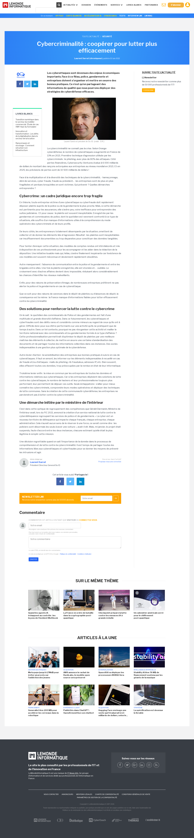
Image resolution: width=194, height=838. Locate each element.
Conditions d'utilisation (84, 554)
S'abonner (176, 5)
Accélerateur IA (92, 16)
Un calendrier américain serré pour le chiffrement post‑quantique (149, 615)
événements (100, 5)
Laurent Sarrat (38, 462)
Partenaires (151, 5)
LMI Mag (148, 16)
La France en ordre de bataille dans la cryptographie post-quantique (78, 615)
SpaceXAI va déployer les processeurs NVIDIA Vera (111, 673)
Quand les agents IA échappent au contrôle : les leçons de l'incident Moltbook (43, 615)
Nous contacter (51, 794)
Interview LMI (135, 16)
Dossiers (86, 5)
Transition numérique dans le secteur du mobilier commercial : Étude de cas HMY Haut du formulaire (27, 123)
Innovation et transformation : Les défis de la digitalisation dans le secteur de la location (27, 135)
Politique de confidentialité (68, 554)
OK (116, 498)
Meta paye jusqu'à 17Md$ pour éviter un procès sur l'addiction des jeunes (43, 675)
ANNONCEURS (67, 794)
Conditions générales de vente (136, 794)
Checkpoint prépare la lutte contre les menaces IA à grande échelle (112, 615)
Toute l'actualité (90, 36)
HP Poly (59, 16)
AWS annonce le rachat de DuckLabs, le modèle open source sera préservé (76, 675)
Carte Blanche (74, 16)
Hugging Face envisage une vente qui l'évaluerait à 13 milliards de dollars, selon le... (113, 713)
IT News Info (72, 773)
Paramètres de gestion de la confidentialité (97, 797)
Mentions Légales (84, 794)
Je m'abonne (148, 90)
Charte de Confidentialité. (47, 534)
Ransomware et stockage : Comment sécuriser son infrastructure (25, 146)
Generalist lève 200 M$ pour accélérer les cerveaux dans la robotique (43, 713)
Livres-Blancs (133, 5)
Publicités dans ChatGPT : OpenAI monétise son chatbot (78, 711)
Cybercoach (110, 16)
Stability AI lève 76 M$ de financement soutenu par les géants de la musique (148, 675)
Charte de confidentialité (107, 794)
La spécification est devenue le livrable (148, 711)
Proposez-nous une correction (109, 462)
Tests (122, 16)
